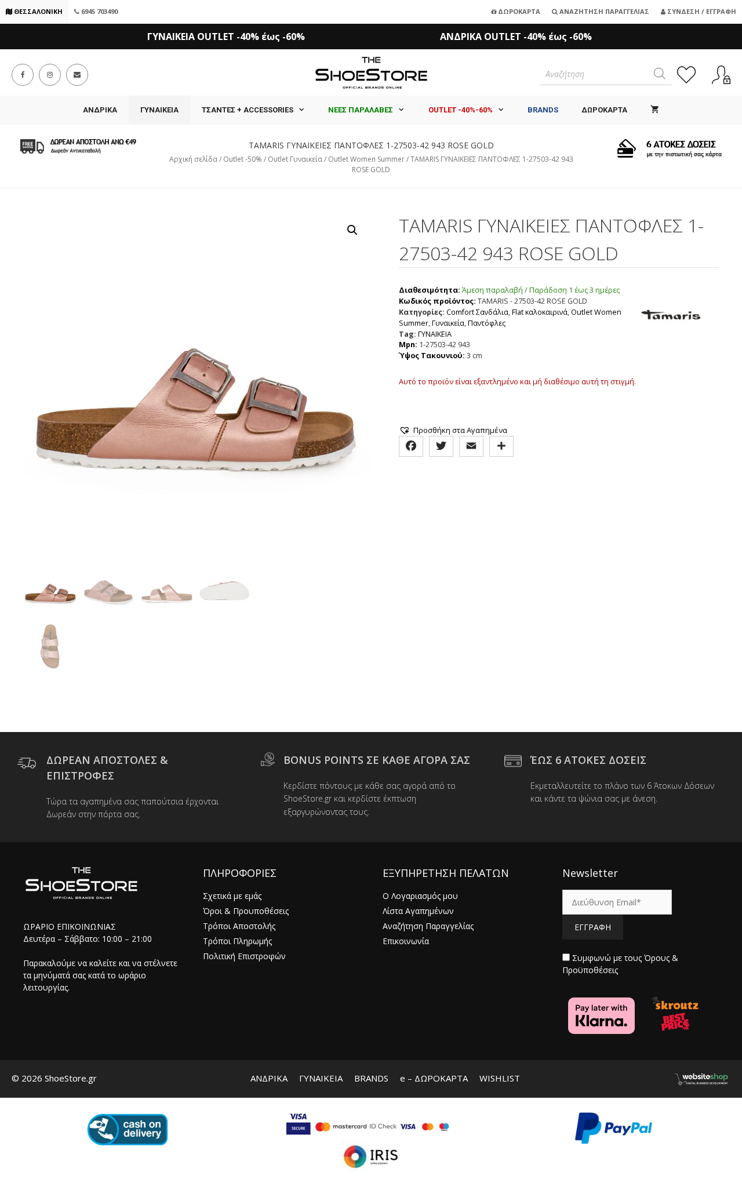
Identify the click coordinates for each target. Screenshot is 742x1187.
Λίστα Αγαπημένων (418, 910)
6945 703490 (98, 11)
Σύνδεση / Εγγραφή (700, 11)
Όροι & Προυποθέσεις (246, 910)
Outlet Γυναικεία (295, 159)
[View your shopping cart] (655, 110)
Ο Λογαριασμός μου (420, 895)
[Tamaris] (671, 323)
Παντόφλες (486, 323)
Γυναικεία (448, 323)
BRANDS (371, 1078)
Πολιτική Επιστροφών (244, 956)
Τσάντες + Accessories (247, 109)
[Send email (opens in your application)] (77, 75)
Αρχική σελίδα (193, 159)
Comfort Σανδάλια (477, 312)
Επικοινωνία (406, 940)
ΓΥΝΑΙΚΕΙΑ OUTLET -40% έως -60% (226, 36)
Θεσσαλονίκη (37, 11)
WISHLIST (499, 1078)
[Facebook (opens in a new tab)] (23, 75)
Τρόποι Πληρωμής (237, 940)
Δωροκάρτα (518, 11)
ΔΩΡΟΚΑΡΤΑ (604, 109)
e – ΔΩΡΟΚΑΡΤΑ (434, 1078)
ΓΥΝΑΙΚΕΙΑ (159, 109)
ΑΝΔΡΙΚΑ (100, 109)
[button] (352, 230)
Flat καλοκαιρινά (540, 312)
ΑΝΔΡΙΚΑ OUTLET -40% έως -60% (516, 36)
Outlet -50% (242, 159)
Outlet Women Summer (366, 159)
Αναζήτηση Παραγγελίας (603, 11)
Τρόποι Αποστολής (239, 925)
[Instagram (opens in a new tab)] (50, 75)
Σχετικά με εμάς (232, 895)
